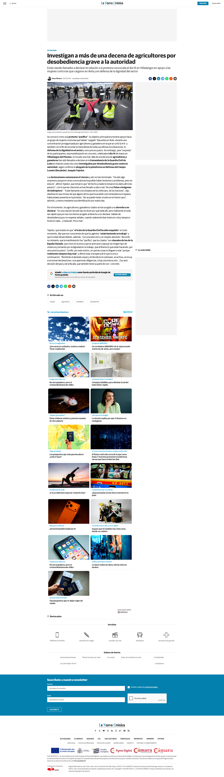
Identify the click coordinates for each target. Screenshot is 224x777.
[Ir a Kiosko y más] (120, 731)
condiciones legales (151, 687)
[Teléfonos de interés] (57, 636)
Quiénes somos (118, 743)
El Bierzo (78, 739)
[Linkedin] (158, 78)
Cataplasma (159, 664)
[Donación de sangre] (86, 636)
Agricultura (66, 302)
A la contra (111, 657)
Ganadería (79, 302)
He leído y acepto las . (144, 687)
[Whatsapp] (167, 78)
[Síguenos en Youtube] (104, 731)
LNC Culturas (111, 739)
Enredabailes (159, 657)
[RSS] (129, 731)
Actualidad (52, 50)
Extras (161, 739)
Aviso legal (71, 743)
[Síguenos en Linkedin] (112, 731)
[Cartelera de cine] (115, 636)
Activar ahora (121, 275)
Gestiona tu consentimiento (147, 743)
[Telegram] (162, 78)
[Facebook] (150, 78)
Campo (52, 302)
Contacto (130, 743)
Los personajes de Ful (68, 664)
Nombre (50, 684)
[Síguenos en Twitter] (99, 731)
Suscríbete (54, 710)
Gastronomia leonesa (68, 657)
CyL (99, 739)
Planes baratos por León (91, 657)
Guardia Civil (94, 302)
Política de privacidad (86, 743)
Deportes (138, 739)
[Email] (175, 78)
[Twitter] (154, 78)
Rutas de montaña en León (131, 657)
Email (49, 696)
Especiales (125, 739)
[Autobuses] (139, 636)
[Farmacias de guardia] (166, 636)
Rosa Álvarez (57, 78)
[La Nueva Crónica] (112, 727)
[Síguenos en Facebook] (95, 731)
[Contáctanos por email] (124, 731)
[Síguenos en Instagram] (108, 731)
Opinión (150, 739)
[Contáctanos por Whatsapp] (116, 731)
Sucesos (90, 739)
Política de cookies (103, 743)
